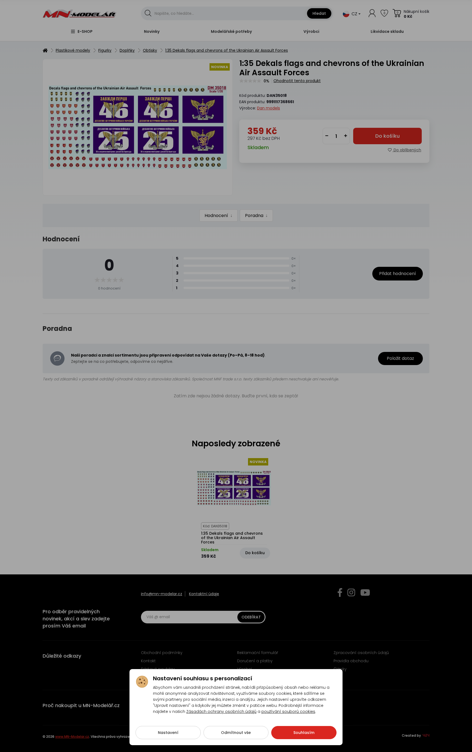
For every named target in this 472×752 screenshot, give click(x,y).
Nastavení (168, 732)
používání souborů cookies (288, 711)
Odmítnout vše (236, 732)
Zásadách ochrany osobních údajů (221, 711)
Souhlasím (303, 732)
